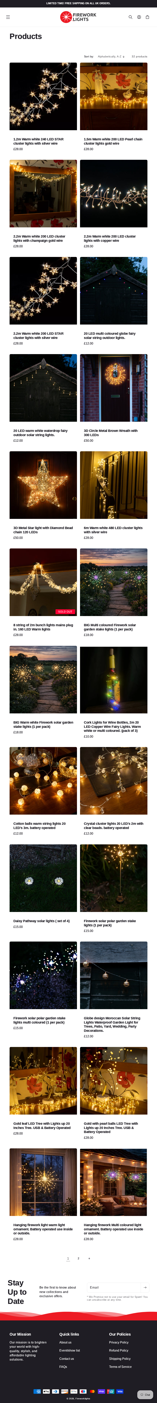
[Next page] (89, 1258)
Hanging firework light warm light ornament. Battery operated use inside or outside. (43, 1229)
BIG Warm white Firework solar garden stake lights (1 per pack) (43, 725)
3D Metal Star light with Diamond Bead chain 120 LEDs (43, 530)
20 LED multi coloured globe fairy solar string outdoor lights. (110, 336)
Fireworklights (82, 1398)
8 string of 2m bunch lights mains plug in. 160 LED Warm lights (43, 627)
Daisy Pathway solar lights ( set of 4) (41, 921)
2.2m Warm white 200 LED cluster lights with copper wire (110, 238)
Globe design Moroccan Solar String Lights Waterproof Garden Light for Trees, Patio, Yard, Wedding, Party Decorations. (112, 1024)
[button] (8, 17)
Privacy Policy (118, 1342)
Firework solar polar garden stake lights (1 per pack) (110, 923)
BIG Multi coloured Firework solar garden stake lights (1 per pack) (110, 627)
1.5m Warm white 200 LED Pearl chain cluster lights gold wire (113, 141)
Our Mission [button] (20, 1334)
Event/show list (69, 1350)
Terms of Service (120, 1366)
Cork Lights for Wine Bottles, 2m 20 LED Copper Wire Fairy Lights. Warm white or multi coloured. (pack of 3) (112, 727)
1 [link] (68, 1258)
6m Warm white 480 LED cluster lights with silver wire (113, 530)
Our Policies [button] (120, 1334)
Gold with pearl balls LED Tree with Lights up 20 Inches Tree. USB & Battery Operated (111, 1128)
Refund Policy (118, 1350)
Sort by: (89, 56)
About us (65, 1342)
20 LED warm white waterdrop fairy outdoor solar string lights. (40, 433)
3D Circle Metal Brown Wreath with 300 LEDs (111, 433)
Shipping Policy (120, 1358)
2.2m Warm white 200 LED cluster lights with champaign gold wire (39, 238)
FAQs (63, 1366)
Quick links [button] (69, 1334)
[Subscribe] (145, 1288)
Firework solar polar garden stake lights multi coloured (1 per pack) (39, 1020)
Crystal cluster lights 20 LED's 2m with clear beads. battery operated (113, 826)
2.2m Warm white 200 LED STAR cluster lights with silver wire (38, 336)
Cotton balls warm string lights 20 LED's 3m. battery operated (39, 826)
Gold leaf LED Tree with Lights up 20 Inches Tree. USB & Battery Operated (42, 1126)
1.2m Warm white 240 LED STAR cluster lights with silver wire (38, 141)
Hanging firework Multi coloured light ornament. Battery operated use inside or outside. (113, 1229)
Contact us (66, 1358)
